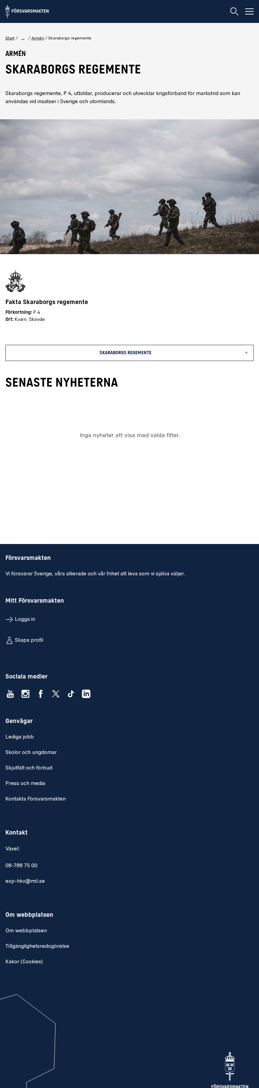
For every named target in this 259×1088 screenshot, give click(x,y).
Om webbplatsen (26, 931)
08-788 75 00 (21, 866)
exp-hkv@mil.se (25, 881)
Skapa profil (29, 640)
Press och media (25, 783)
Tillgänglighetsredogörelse (37, 946)
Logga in (25, 619)
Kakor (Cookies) (24, 962)
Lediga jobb (19, 737)
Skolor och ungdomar (31, 752)
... (23, 38)
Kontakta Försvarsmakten (35, 799)
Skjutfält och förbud (28, 768)
